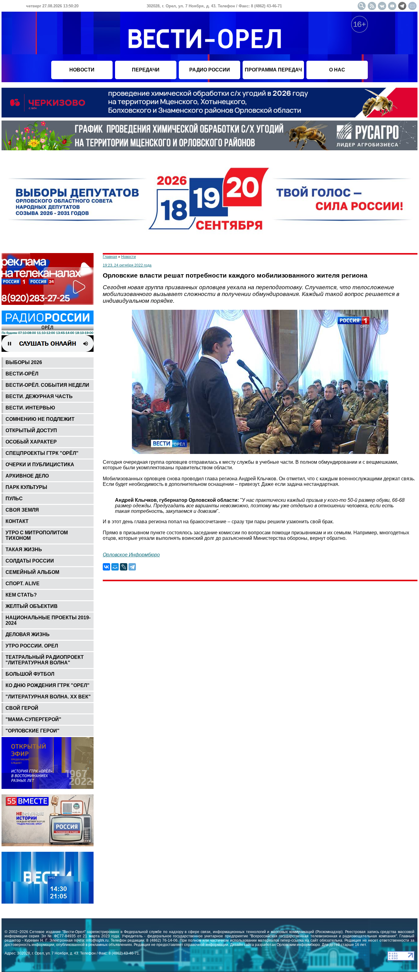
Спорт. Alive (23, 583)
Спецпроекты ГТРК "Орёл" (42, 453)
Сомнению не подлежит (40, 419)
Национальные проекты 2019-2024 (48, 620)
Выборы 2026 (24, 362)
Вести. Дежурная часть (39, 396)
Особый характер (31, 441)
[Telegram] (132, 567)
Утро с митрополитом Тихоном (37, 535)
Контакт (17, 521)
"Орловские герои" (33, 730)
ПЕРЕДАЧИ (146, 69)
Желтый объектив (32, 606)
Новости (128, 257)
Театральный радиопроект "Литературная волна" (45, 660)
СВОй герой (22, 708)
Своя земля (22, 510)
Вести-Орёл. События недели (47, 385)
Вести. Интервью (30, 407)
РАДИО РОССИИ (209, 69)
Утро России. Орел (32, 645)
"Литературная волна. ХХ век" (48, 696)
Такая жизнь (24, 549)
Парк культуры (26, 487)
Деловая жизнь (28, 634)
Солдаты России (30, 560)
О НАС (337, 69)
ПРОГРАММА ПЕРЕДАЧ (273, 69)
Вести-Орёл (22, 373)
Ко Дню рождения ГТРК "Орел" (48, 685)
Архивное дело (27, 475)
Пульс (14, 498)
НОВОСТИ (81, 69)
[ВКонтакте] (106, 567)
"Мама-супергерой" (33, 719)
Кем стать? (21, 594)
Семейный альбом (32, 572)
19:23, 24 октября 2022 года (127, 265)
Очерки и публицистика (40, 464)
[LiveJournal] (123, 567)
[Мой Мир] (115, 567)
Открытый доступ (31, 430)
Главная (110, 257)
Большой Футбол (30, 674)
